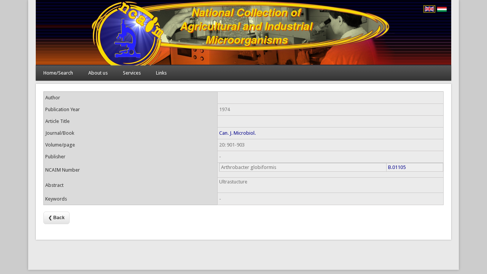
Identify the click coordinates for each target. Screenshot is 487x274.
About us (98, 73)
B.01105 (397, 167)
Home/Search (58, 73)
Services (132, 73)
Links (161, 73)
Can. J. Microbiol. (237, 133)
